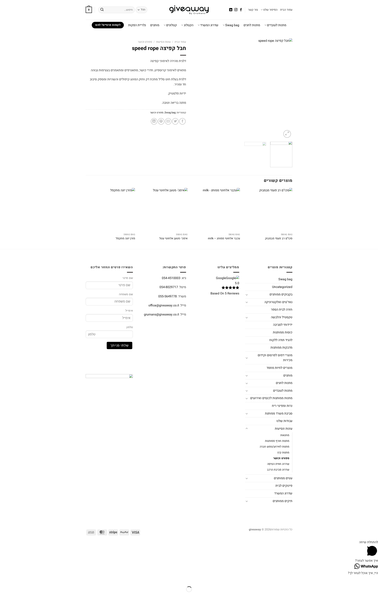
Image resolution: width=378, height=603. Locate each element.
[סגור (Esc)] (339, 579)
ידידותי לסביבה (282, 324)
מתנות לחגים (252, 25)
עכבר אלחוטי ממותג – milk (224, 238)
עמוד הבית (286, 10)
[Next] (196, 89)
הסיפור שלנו (270, 10)
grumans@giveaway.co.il (161, 314)
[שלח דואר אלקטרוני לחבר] (168, 121)
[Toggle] (246, 294)
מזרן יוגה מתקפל (125, 238)
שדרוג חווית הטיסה (278, 464)
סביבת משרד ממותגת (278, 413)
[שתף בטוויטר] (175, 121)
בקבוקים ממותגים (281, 294)
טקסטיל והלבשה (281, 317)
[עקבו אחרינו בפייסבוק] (241, 10)
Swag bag (232, 25)
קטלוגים (171, 25)
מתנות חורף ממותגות (277, 441)
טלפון (129, 327)
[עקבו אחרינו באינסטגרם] (235, 10)
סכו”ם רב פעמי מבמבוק (278, 238)
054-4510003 (171, 278)
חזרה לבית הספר (281, 309)
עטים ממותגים (283, 478)
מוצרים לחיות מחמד (279, 367)
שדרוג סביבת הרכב (278, 470)
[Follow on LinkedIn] (230, 10)
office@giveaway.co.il (163, 305)
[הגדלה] (287, 134)
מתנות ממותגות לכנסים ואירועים (271, 398)
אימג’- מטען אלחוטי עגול (173, 238)
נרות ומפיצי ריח (282, 405)
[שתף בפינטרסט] (161, 121)
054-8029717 (168, 287)
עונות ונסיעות (163, 42)
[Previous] (285, 89)
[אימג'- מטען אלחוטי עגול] (163, 209)
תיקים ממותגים (282, 501)
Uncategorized (282, 287)
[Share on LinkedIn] (154, 121)
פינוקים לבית (283, 485)
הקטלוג (188, 25)
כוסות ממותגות (282, 332)
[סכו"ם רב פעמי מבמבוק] (268, 209)
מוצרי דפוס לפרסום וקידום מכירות (275, 358)
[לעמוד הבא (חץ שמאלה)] (362, 596)
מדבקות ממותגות (281, 347)
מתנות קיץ (283, 452)
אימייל (129, 310)
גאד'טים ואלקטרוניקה (278, 302)
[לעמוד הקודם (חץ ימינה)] (374, 596)
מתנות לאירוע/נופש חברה (274, 447)
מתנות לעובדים (276, 25)
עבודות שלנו (284, 421)
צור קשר (253, 10)
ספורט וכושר (145, 42)
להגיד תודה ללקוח (280, 340)
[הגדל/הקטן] (374, 579)
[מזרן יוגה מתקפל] (111, 209)
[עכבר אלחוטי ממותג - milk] (215, 209)
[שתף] (351, 579)
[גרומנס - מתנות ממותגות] (189, 10)
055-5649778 (167, 296)
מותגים (154, 25)
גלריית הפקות (137, 25)
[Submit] (102, 9)
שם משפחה (126, 294)
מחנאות (284, 435)
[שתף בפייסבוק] (182, 121)
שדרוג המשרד (209, 25)
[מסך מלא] (362, 579)
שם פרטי (127, 277)
